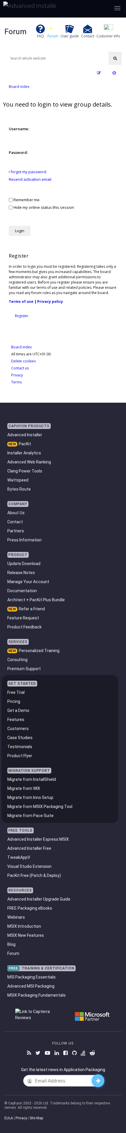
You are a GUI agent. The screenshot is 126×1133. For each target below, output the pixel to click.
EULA (8, 1118)
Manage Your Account (28, 581)
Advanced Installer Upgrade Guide (38, 899)
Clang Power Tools (24, 471)
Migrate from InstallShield (31, 779)
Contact (15, 521)
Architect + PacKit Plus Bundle (36, 599)
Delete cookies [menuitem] (23, 361)
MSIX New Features (25, 935)
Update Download (23, 563)
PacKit (25, 444)
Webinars (16, 917)
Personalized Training (39, 650)
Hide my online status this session (43, 207)
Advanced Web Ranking (29, 462)
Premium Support (24, 668)
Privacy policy (50, 301)
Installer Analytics (24, 453)
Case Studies (20, 737)
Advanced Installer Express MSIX (38, 839)
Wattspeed (17, 480)
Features (15, 719)
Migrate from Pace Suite (30, 815)
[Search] (115, 58)
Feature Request (23, 618)
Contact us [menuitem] (20, 368)
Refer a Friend (32, 609)
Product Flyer (19, 755)
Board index (21, 347)
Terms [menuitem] (16, 382)
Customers (18, 728)
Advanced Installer (24, 434)
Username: (19, 128)
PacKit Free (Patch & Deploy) (34, 875)
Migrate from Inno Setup (30, 797)
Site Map (36, 1118)
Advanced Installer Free (29, 848)
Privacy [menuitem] (17, 375)
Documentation (22, 590)
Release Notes (21, 572)
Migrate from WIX (23, 788)
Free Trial (16, 692)
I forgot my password (27, 172)
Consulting (17, 659)
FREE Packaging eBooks (29, 908)
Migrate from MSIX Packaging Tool (39, 806)
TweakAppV (18, 857)
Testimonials (19, 746)
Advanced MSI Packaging (31, 986)
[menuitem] (114, 72)
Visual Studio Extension (29, 866)
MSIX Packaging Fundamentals (36, 995)
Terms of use (21, 301)
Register (21, 315)
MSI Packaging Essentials (31, 977)
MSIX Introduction (24, 926)
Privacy (21, 1118)
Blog (11, 944)
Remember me (26, 199)
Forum (13, 953)
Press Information (24, 540)
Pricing (13, 701)
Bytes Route (19, 489)
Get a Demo (18, 710)
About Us (16, 512)
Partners (15, 531)
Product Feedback (24, 627)
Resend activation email (30, 179)
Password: (18, 152)
